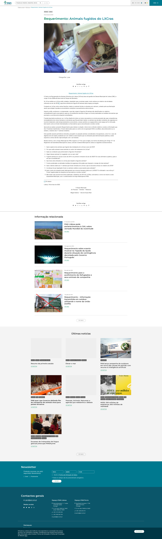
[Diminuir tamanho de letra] (135, 2)
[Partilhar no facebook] (73, 86)
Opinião (37, 360)
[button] (155, 3)
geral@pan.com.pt (31, 500)
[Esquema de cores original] (141, 2)
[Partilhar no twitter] (75, 86)
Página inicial (21, 7)
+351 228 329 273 (80, 510)
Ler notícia (34, 366)
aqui (26, 535)
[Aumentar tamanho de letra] (138, 2)
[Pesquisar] (40, 3)
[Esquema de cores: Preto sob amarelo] (147, 2)
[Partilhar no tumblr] (80, 86)
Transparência (120, 399)
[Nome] (58, 472)
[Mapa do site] (132, 2)
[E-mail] (86, 472)
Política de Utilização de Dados (68, 475)
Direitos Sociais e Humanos (111, 397)
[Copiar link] (89, 86)
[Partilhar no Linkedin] (82, 86)
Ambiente (84, 360)
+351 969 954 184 (58, 514)
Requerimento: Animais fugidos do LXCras (41, 7)
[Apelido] (71, 472)
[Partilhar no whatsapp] (78, 86)
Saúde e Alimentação (111, 399)
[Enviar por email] (86, 86)
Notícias (28, 7)
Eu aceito (139, 531)
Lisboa (50, 11)
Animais (46, 11)
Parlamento (41, 397)
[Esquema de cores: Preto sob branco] (143, 2)
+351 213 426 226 (58, 512)
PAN (37, 397)
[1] (59, 103)
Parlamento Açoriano (45, 360)
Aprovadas (38, 436)
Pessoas (83, 397)
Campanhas (103, 360)
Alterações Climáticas (75, 360)
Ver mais (66, 231)
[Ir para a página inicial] (7, 3)
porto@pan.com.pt (80, 513)
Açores (33, 360)
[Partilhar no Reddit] (84, 86)
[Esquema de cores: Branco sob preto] (145, 2)
